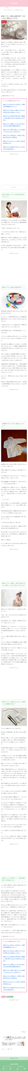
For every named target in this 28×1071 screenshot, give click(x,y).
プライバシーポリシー (7, 1066)
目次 (12, 187)
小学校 (4, 996)
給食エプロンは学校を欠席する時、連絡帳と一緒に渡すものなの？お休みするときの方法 (14, 118)
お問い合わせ (21, 1066)
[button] (25, 528)
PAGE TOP (14, 1058)
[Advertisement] (14, 169)
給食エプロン (10, 996)
